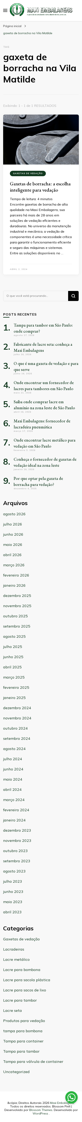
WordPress (40, 1113)
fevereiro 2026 (16, 575)
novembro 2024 (17, 718)
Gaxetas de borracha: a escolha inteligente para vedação (40, 186)
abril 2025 (12, 667)
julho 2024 (12, 758)
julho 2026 (12, 524)
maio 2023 (12, 901)
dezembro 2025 (17, 595)
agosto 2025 (14, 636)
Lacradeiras (13, 949)
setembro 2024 (16, 738)
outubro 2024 (15, 728)
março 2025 (14, 677)
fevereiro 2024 (16, 809)
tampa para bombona (22, 1030)
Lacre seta (12, 1010)
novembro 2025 (17, 605)
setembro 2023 (16, 861)
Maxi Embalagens (62, 1103)
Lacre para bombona (21, 969)
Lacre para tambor (20, 1000)
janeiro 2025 (14, 697)
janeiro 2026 (14, 585)
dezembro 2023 (17, 830)
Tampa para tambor (21, 1051)
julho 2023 (12, 881)
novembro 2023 (17, 840)
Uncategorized (16, 1071)
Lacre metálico (16, 959)
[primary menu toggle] (5, 10)
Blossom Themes (40, 1110)
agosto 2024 (14, 748)
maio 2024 (12, 779)
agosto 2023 (14, 871)
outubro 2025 (15, 616)
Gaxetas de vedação (28, 173)
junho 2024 (13, 769)
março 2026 (14, 565)
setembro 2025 (16, 626)
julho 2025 (12, 646)
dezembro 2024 (17, 707)
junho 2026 (13, 534)
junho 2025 (13, 656)
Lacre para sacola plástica (26, 979)
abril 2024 (12, 789)
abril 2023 (12, 912)
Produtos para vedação (24, 1020)
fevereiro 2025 (16, 687)
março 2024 (14, 799)
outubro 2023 (15, 850)
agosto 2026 (14, 514)
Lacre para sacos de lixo (24, 990)
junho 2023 (13, 891)
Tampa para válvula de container (33, 1061)
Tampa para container (23, 1041)
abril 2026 (12, 554)
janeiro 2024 (14, 820)
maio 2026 (12, 544)
